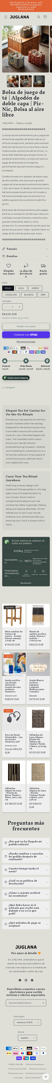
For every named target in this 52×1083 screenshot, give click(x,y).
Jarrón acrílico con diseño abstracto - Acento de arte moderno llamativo (13, 686)
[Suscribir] (43, 1002)
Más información (26, 583)
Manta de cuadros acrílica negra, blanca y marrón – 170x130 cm (37, 636)
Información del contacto (35, 1073)
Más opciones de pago (26, 341)
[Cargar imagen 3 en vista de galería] (39, 81)
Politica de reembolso (35, 1064)
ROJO (8, 288)
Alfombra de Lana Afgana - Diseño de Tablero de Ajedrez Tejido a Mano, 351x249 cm (37, 742)
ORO (43, 294)
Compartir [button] (10, 387)
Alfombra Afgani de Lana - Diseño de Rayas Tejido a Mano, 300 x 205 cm (13, 794)
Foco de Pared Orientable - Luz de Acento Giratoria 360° (14, 738)
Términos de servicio (37, 1069)
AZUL (21, 288)
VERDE (35, 288)
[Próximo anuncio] (46, 6)
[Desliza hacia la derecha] (49, 82)
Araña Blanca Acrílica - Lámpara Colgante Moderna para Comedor (36, 686)
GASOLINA (11, 294)
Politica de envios (15, 1073)
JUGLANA (19, 1064)
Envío (20, 318)
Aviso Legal (18, 1078)
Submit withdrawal (33, 1078)
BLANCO (29, 294)
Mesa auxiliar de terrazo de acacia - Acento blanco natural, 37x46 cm (14, 636)
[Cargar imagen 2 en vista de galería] (26, 81)
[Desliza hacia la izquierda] (3, 82)
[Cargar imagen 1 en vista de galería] (13, 81)
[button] (6, 17)
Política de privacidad (18, 1069)
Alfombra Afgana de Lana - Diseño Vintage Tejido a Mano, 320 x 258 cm (37, 794)
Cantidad (6, 301)
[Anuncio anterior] (5, 6)
